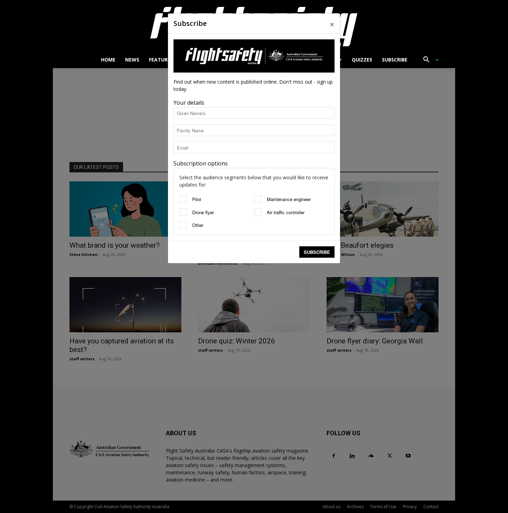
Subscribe (317, 252)
